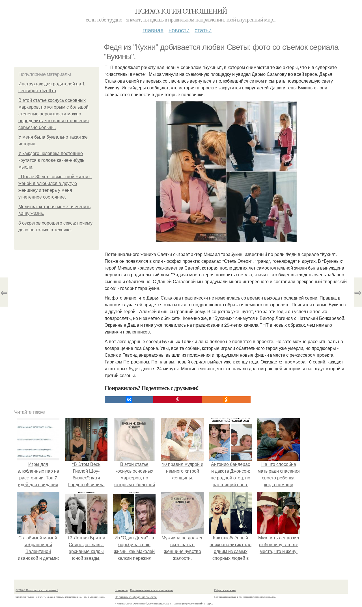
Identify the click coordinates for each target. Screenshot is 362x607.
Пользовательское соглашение (151, 590)
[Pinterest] (177, 399)
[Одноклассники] (226, 399)
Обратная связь (225, 590)
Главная (153, 30)
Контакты (121, 590)
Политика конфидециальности (136, 597)
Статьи (203, 30)
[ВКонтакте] (129, 399)
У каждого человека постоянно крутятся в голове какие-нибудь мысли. (51, 160)
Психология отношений (181, 11)
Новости (179, 30)
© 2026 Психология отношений (37, 590)
